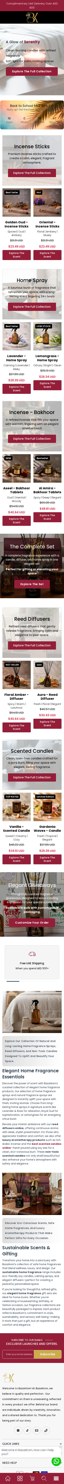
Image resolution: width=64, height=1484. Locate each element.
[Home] (8, 1478)
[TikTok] (27, 1430)
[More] (56, 1478)
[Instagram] (18, 1430)
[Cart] (32, 1478)
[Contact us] (56, 1461)
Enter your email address (19, 1354)
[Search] (44, 1478)
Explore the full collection (32, 173)
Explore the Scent (16, 254)
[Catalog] (20, 1478)
